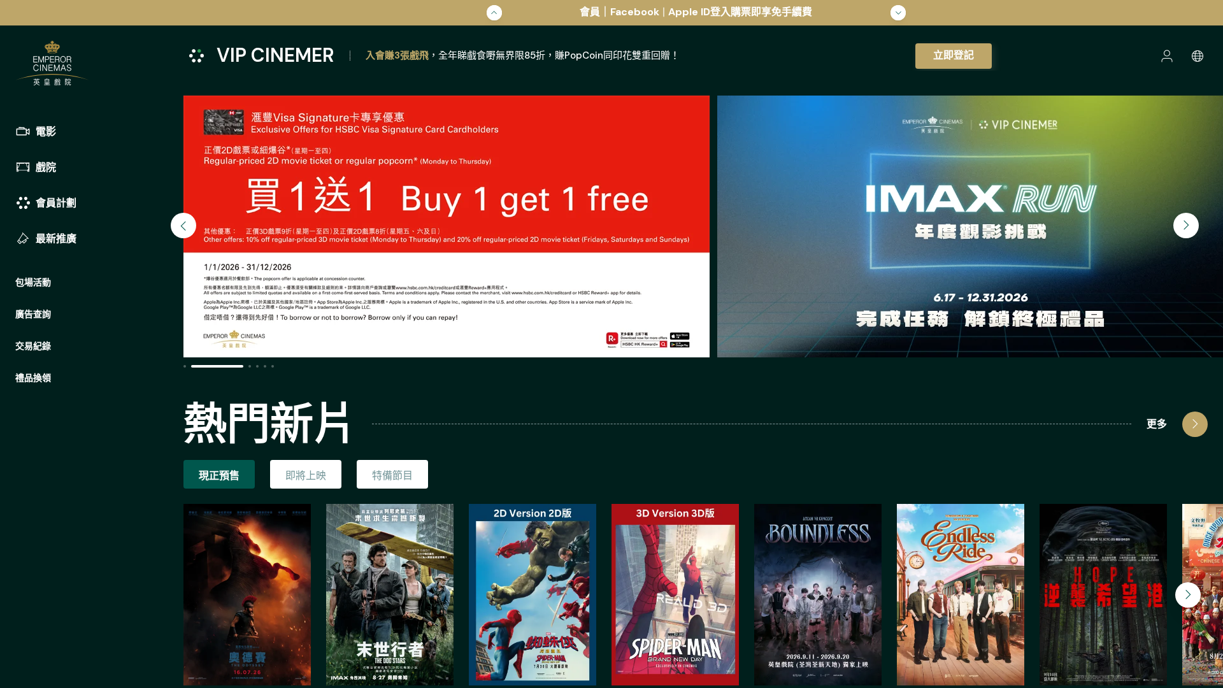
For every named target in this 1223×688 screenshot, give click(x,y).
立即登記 (953, 55)
